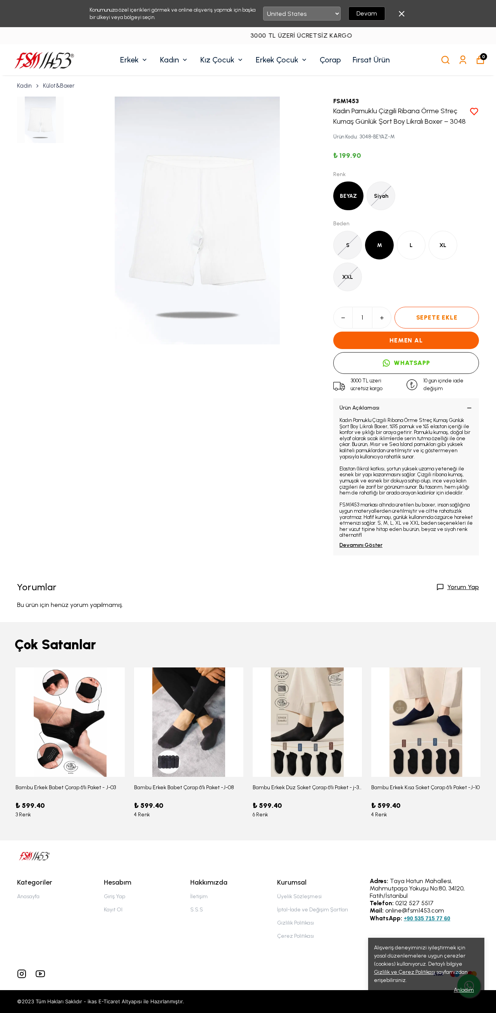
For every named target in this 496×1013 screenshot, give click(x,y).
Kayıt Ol (113, 909)
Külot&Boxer (58, 85)
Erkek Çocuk (277, 59)
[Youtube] (40, 973)
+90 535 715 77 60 (427, 918)
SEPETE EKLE (437, 317)
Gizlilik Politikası (295, 923)
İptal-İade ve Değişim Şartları (312, 909)
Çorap (330, 59)
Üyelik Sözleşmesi (299, 896)
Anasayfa (28, 896)
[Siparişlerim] (463, 60)
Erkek (129, 59)
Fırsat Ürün (371, 59)
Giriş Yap (114, 896)
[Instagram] (21, 973)
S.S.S (196, 909)
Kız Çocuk (217, 59)
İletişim (199, 896)
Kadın (169, 59)
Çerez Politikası (295, 936)
